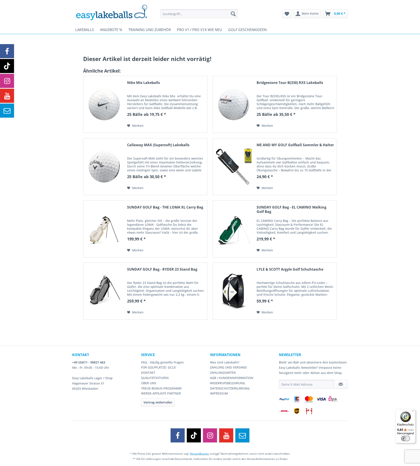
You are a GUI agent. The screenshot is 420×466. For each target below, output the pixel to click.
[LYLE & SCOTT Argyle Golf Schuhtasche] (233, 291)
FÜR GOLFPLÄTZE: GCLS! (158, 367)
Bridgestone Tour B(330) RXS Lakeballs (290, 82)
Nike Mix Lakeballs (143, 82)
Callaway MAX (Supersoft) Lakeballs (158, 145)
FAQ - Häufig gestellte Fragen (162, 362)
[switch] (405, 438)
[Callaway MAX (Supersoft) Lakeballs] (104, 167)
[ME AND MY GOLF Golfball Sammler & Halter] (233, 167)
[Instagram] (210, 435)
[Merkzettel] (287, 13)
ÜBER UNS (148, 383)
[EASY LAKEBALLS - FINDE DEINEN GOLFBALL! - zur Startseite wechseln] (114, 12)
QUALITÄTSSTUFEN (155, 378)
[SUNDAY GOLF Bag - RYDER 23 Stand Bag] (104, 291)
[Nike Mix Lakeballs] (104, 104)
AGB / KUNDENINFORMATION (231, 378)
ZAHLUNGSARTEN (223, 372)
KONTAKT (148, 372)
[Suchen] (233, 13)
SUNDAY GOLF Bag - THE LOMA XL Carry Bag (165, 207)
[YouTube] (226, 435)
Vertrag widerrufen (158, 402)
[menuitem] (199, 13)
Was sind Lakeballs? (224, 362)
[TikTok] (194, 435)
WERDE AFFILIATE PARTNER (161, 393)
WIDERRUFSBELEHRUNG (227, 383)
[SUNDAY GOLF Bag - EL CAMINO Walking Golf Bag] (233, 229)
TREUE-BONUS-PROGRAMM (161, 388)
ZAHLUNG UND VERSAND (228, 367)
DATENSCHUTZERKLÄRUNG (230, 388)
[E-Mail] (242, 435)
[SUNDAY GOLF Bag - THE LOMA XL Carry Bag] (104, 229)
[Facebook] (178, 435)
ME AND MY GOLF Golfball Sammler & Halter (295, 145)
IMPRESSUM (219, 393)
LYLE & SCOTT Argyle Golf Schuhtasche (290, 269)
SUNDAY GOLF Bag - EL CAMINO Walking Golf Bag (291, 209)
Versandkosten (199, 454)
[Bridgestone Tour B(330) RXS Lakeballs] (233, 104)
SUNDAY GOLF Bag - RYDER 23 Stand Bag (162, 269)
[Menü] (413, 411)
